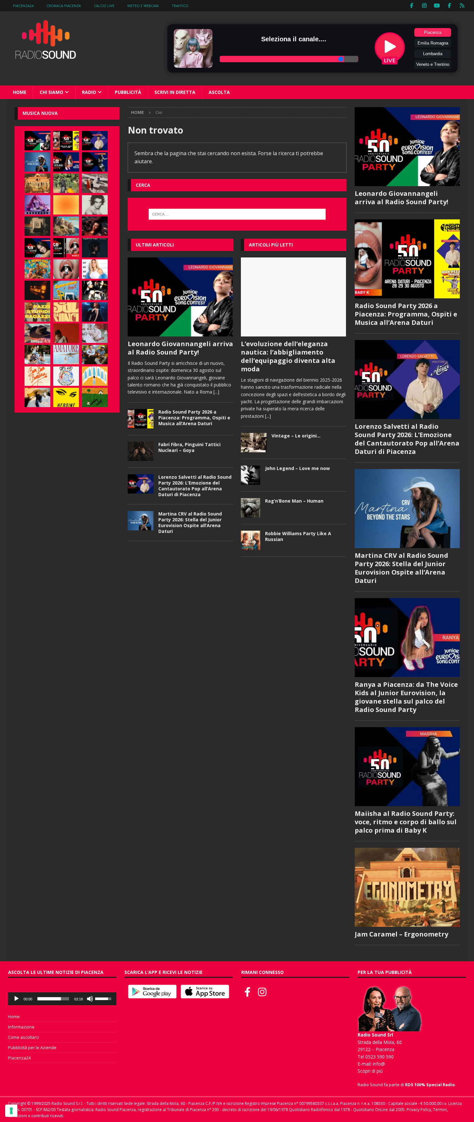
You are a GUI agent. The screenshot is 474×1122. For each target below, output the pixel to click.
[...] (216, 392)
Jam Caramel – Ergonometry (401, 934)
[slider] (53, 998)
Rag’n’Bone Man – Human (294, 501)
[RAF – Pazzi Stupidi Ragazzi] (37, 312)
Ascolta (219, 92)
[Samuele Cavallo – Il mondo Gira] (37, 269)
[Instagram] (424, 5)
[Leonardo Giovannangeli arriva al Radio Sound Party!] (180, 296)
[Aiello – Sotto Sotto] (37, 397)
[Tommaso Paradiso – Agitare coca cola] (66, 205)
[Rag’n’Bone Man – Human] (250, 507)
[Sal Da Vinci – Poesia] (66, 312)
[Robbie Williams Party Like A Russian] (250, 540)
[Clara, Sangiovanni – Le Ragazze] (37, 354)
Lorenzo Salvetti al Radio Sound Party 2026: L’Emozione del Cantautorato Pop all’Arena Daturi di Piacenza (195, 486)
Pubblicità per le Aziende (32, 1047)
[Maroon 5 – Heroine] (66, 397)
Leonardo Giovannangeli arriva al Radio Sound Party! (180, 347)
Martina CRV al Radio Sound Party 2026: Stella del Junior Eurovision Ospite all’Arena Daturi (190, 523)
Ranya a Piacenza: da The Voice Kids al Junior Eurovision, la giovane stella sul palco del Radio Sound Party (406, 697)
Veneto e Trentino (432, 64)
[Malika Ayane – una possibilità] (95, 290)
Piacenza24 (23, 5)
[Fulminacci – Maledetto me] (95, 397)
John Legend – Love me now (297, 468)
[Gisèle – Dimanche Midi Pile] (37, 226)
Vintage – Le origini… (296, 436)
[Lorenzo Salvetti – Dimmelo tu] (95, 247)
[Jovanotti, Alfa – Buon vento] (95, 354)
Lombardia (432, 53)
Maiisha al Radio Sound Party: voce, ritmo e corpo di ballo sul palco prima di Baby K (406, 822)
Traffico (180, 5)
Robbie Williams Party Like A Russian (298, 536)
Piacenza (432, 32)
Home (19, 92)
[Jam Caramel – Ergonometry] (37, 183)
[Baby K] (95, 269)
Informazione (21, 1027)
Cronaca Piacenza (63, 5)
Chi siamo (51, 92)
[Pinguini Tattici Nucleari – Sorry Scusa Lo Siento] (95, 376)
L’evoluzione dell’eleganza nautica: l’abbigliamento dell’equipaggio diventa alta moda (288, 356)
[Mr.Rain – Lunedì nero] (95, 333)
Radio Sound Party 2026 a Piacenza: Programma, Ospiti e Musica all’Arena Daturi (194, 417)
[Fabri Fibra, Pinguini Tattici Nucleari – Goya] (140, 451)
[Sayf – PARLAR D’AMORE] (95, 226)
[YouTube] (437, 5)
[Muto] (90, 999)
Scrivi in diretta (174, 92)
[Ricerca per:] (237, 214)
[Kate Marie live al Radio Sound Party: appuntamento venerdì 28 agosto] (37, 247)
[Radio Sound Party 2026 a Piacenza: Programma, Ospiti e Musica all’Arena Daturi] (140, 418)
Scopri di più (370, 1071)
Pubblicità (128, 92)
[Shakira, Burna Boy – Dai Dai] (66, 376)
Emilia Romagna (433, 43)
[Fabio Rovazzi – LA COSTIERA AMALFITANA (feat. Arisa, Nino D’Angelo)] (66, 226)
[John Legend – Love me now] (250, 475)
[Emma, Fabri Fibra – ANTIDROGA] (95, 183)
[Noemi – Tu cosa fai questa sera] (95, 312)
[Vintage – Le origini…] (254, 442)
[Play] (16, 999)
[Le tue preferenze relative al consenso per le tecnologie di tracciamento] (11, 1111)
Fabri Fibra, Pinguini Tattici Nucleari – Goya (189, 447)
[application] (62, 998)
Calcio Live (104, 5)
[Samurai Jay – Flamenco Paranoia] (66, 354)
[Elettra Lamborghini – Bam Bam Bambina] (37, 376)
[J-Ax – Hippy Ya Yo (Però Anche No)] (37, 333)
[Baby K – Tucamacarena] (66, 290)
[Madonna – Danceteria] (37, 205)
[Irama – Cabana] (66, 333)
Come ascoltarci (23, 1037)
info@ (379, 1064)
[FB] (412, 5)
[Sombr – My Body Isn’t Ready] (95, 205)
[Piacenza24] (462, 5)
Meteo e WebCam (143, 5)
